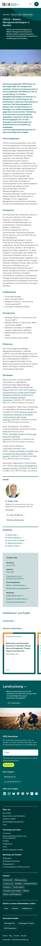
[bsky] (13, 793)
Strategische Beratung (11, 861)
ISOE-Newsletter (10, 928)
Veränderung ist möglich (12, 891)
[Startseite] (11, 4)
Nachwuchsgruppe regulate (13, 850)
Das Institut (7, 813)
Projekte (6, 841)
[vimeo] (27, 793)
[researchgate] (36, 793)
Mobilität (18, 884)
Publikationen (8, 844)
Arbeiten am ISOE (9, 819)
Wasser (26, 891)
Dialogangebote (8, 864)
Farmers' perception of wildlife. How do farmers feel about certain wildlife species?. (20, 453)
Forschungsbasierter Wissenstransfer (16, 867)
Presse (5, 936)
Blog (10, 936)
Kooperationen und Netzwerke (14, 816)
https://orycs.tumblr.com (15, 578)
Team (5, 825)
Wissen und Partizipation (12, 894)
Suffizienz (7, 887)
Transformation (18, 887)
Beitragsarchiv (9, 923)
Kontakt (24, 936)
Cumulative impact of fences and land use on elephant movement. (19, 436)
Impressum (7, 940)
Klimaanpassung (21, 880)
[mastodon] (18, 793)
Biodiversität (8, 880)
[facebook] (23, 793)
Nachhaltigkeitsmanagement (13, 822)
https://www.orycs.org (14, 576)
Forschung (7, 833)
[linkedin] (4, 793)
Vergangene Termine (26, 923)
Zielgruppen (7, 858)
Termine (17, 936)
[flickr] (32, 793)
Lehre (5, 847)
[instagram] (9, 793)
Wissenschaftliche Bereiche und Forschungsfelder (14, 837)
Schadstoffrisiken (30, 884)
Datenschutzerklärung (11, 760)
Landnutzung (8, 884)
